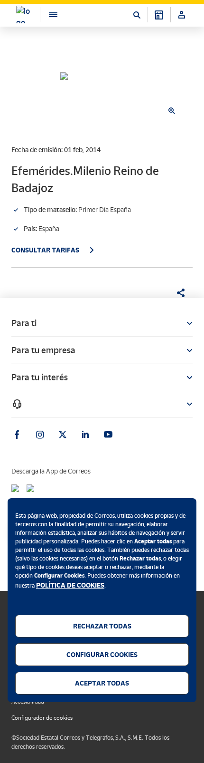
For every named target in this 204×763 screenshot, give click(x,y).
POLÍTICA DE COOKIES (70, 585)
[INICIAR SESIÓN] (181, 14)
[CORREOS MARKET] (159, 14)
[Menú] (48, 14)
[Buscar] (136, 14)
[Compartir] (177, 292)
